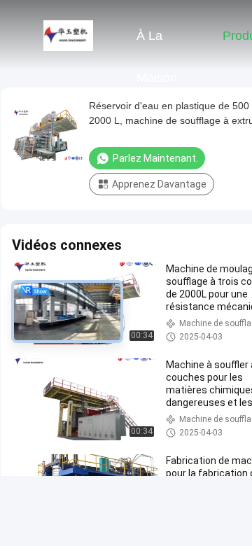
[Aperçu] (69, 35)
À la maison (156, 43)
